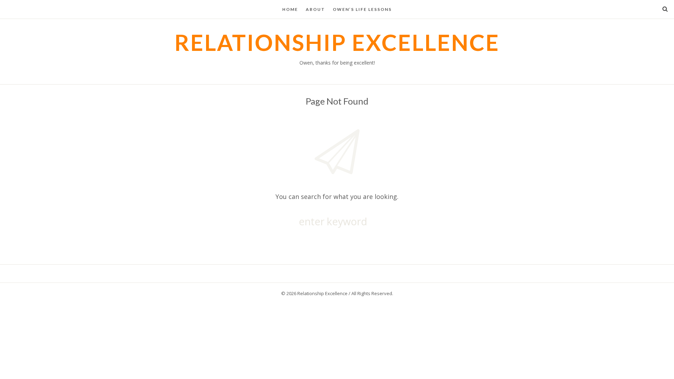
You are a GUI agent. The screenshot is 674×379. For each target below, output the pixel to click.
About (315, 9)
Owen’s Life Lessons (362, 9)
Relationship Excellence (337, 42)
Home (290, 9)
